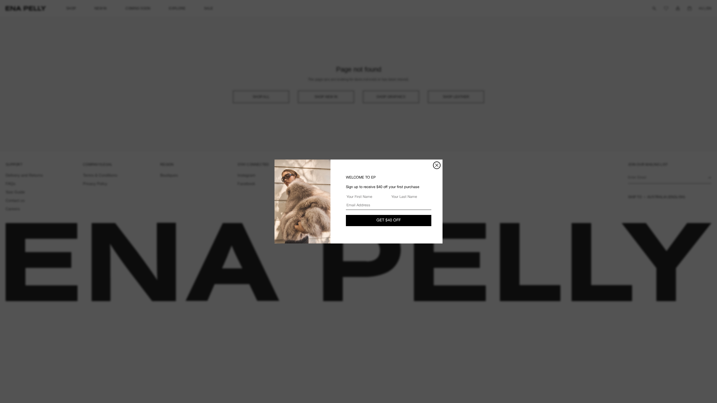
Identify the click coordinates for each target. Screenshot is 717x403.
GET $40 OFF (388, 220)
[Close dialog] (436, 165)
